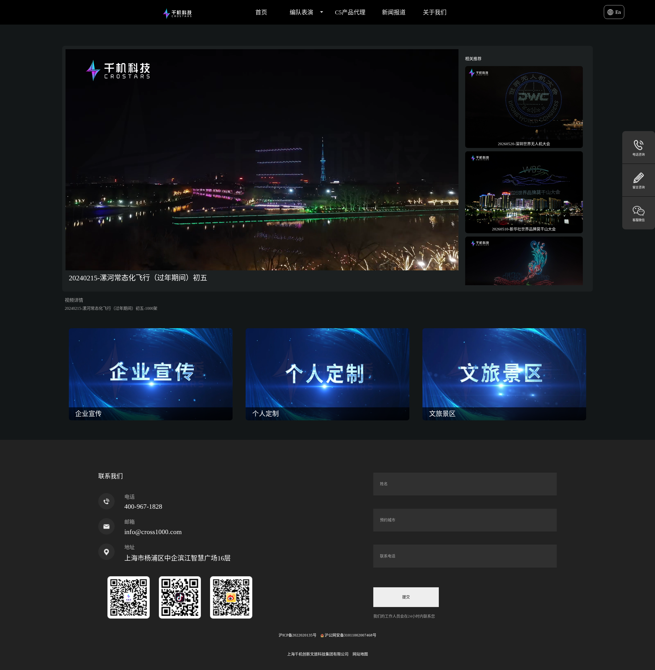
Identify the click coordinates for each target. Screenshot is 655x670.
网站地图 (360, 654)
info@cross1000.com (153, 532)
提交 (406, 597)
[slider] (256, 266)
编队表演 (301, 12)
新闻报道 (394, 12)
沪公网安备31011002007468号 (350, 635)
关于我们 (434, 12)
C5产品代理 (350, 12)
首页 (261, 12)
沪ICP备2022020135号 (297, 635)
